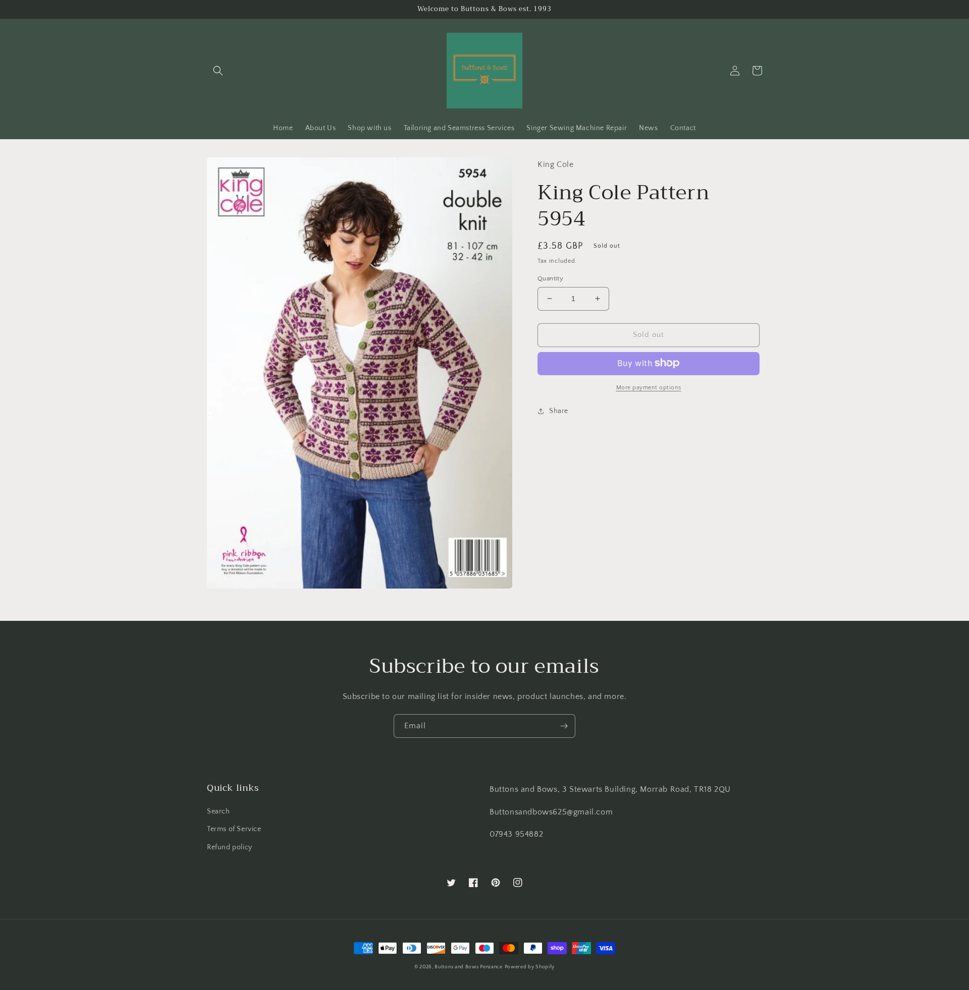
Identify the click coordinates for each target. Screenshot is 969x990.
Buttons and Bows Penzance (469, 967)
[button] (218, 71)
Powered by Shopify (530, 967)
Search (218, 811)
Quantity (550, 278)
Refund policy (229, 847)
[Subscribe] (564, 726)
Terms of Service (234, 829)
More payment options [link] (648, 387)
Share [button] (558, 410)
